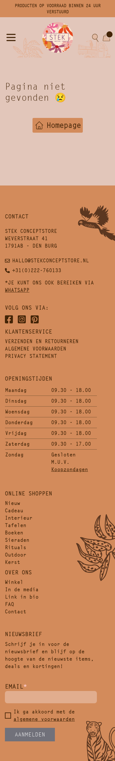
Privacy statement (31, 356)
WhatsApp (17, 290)
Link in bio (22, 597)
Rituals (15, 547)
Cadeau (14, 510)
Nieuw (12, 503)
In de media (22, 589)
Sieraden (17, 540)
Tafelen (15, 525)
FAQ (9, 604)
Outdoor (15, 555)
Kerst (12, 562)
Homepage (64, 125)
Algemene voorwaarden (35, 348)
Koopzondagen (69, 469)
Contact (15, 611)
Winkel (14, 582)
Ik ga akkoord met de (44, 715)
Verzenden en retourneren (42, 341)
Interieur (19, 518)
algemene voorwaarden (44, 719)
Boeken (14, 532)
